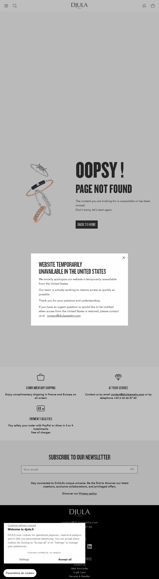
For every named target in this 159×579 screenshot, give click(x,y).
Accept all (65, 559)
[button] (19, 573)
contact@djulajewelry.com (64, 316)
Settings (24, 559)
